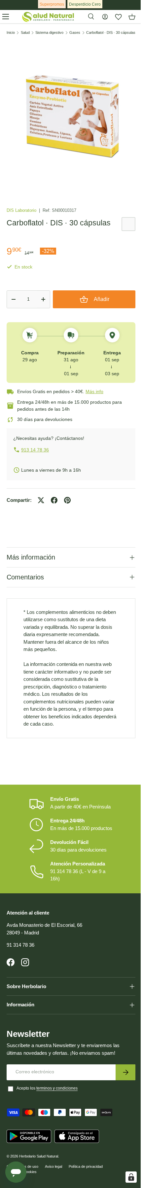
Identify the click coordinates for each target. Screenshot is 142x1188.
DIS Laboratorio (22, 210)
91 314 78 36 (20, 942)
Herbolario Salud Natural (38, 1154)
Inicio (11, 32)
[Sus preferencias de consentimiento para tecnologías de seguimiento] (126, 1177)
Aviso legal (53, 1164)
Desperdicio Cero (85, 4)
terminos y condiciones (57, 1086)
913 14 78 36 (35, 449)
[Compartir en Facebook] (54, 500)
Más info (94, 391)
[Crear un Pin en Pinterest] (67, 500)
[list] (71, 114)
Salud (25, 32)
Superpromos (52, 4)
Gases (74, 32)
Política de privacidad (86, 1164)
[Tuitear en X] (41, 500)
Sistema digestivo (49, 32)
